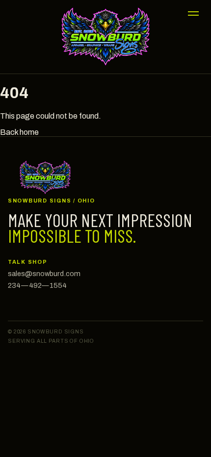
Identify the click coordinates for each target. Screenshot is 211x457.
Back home (19, 132)
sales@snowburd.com (44, 274)
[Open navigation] (193, 13)
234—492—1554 (37, 285)
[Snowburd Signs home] (105, 36)
